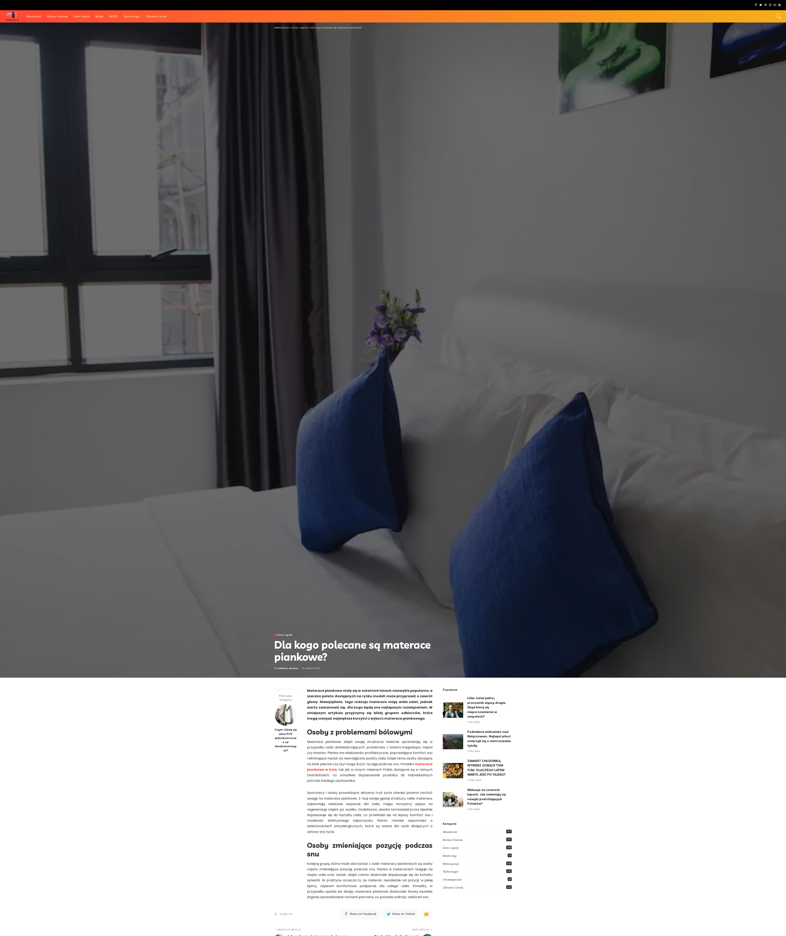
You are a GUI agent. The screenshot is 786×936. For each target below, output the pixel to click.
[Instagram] (770, 5)
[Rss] (779, 5)
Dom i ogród (284, 635)
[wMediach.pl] (12, 16)
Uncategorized (452, 879)
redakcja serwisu (288, 668)
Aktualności (450, 832)
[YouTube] (774, 5)
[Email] (426, 914)
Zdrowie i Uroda (453, 887)
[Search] (778, 16)
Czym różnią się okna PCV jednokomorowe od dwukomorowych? (285, 740)
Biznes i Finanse (452, 840)
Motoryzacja (451, 864)
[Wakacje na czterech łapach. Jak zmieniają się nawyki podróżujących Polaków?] (453, 799)
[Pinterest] (765, 5)
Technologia (450, 871)
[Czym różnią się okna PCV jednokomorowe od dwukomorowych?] (285, 715)
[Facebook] (756, 5)
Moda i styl (450, 856)
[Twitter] (760, 5)
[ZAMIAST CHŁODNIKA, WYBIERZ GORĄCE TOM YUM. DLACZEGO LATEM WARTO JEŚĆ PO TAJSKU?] (453, 770)
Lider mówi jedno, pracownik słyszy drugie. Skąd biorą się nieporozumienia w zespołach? (486, 707)
